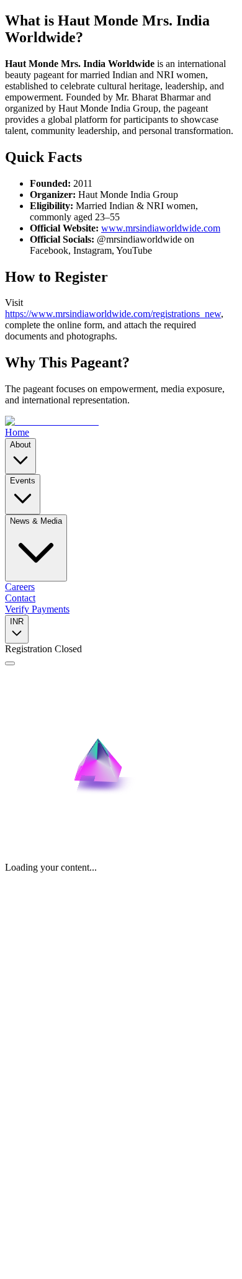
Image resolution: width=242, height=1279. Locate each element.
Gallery (44, 1102)
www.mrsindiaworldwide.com (160, 228)
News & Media (36, 521)
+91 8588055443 (39, 1021)
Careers (20, 586)
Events (22, 480)
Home (17, 432)
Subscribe (143, 1174)
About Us (49, 1080)
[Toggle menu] (10, 663)
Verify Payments (37, 609)
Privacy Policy (33, 1229)
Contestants (52, 1113)
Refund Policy (90, 1229)
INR (17, 621)
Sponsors (66, 1241)
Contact (20, 598)
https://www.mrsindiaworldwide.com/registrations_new (113, 313)
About (20, 444)
